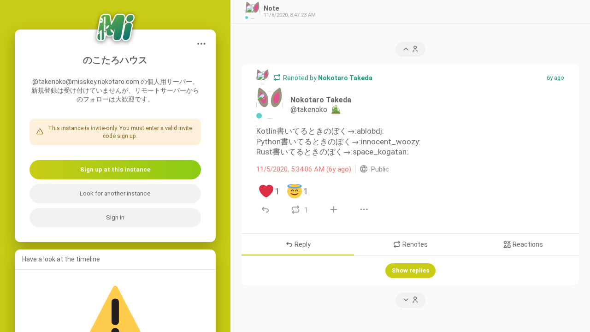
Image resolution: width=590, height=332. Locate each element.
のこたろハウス (115, 60)
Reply (302, 245)
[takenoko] (262, 77)
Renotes (414, 245)
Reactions (527, 245)
